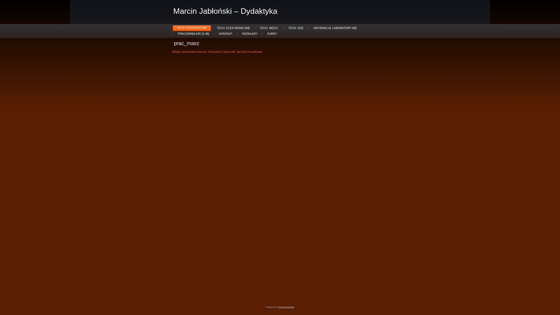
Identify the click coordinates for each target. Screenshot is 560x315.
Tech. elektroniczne (233, 28)
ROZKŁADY (249, 33)
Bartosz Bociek (286, 307)
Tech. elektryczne (192, 28)
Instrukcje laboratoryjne (335, 28)
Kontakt (225, 33)
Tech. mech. (269, 28)
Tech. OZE (296, 28)
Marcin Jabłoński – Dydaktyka (225, 11)
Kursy (272, 33)
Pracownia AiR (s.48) (193, 33)
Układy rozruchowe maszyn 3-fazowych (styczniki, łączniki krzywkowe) (217, 51)
